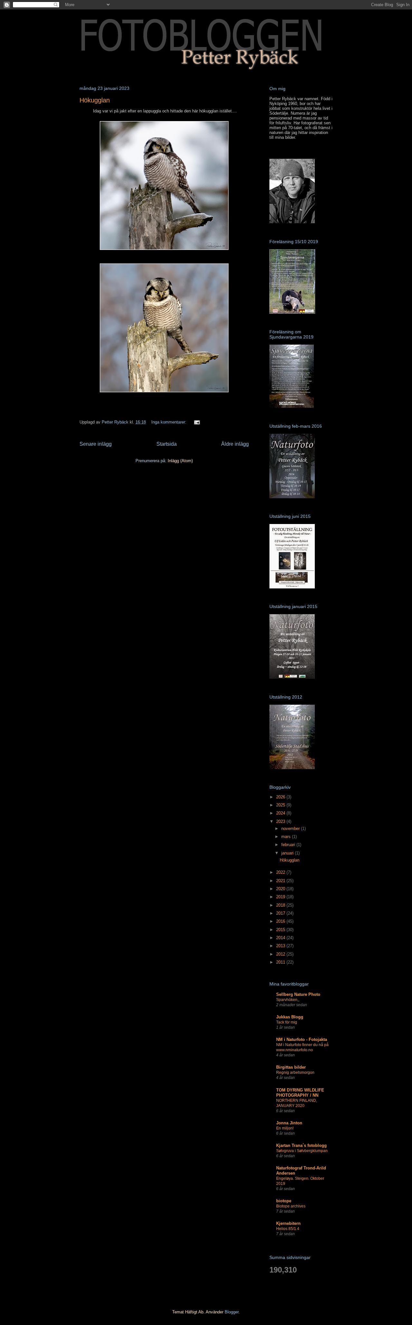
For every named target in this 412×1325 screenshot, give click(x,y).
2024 (281, 813)
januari (288, 853)
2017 (281, 913)
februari (288, 844)
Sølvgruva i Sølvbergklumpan (302, 1151)
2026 (281, 797)
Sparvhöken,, (287, 999)
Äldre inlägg (235, 444)
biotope (283, 1200)
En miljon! (285, 1128)
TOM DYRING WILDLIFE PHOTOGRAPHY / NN (300, 1093)
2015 (281, 929)
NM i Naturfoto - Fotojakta (301, 1039)
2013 (281, 945)
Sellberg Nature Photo (298, 994)
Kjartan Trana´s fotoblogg (301, 1145)
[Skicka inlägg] (196, 422)
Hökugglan (95, 100)
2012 (281, 954)
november (291, 828)
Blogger (232, 1312)
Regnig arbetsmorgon (295, 1072)
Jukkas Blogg (289, 1017)
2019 (281, 896)
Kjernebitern (288, 1223)
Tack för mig (286, 1022)
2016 (281, 921)
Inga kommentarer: (169, 422)
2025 (281, 805)
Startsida (166, 444)
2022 (281, 872)
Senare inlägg (96, 444)
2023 (281, 821)
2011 (281, 962)
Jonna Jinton (289, 1122)
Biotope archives (290, 1206)
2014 (281, 937)
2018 (281, 905)
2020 (281, 888)
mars (286, 836)
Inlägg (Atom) (180, 460)
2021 (281, 880)
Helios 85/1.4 (287, 1228)
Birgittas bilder (291, 1067)
